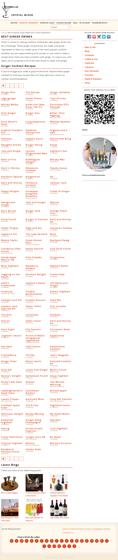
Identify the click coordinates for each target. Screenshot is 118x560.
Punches (89, 75)
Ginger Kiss (33, 113)
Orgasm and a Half (59, 131)
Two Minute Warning (57, 383)
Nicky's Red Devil (11, 382)
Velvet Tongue (9, 228)
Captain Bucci (34, 138)
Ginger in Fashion (37, 219)
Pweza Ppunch (34, 248)
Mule (53, 234)
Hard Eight (8, 329)
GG (51, 176)
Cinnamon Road (60, 329)
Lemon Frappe (10, 399)
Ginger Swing (34, 145)
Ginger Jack (33, 211)
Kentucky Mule (35, 399)
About (65, 529)
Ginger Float (9, 361)
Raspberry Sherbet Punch (10, 450)
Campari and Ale (11, 300)
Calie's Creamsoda (8, 284)
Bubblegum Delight (33, 160)
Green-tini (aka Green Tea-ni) (35, 105)
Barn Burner (8, 211)
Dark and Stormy (11, 182)
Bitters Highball (60, 291)
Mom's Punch (58, 369)
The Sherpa (33, 92)
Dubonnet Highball (7, 421)
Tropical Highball (12, 443)
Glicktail (55, 314)
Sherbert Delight (36, 274)
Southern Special (11, 176)
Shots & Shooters (93, 79)
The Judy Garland (36, 234)
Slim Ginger (8, 113)
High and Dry (34, 228)
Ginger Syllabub (60, 92)
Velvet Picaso (34, 98)
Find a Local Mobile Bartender (93, 175)
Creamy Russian (36, 300)
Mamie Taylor (9, 240)
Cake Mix (55, 300)
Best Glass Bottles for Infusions (34, 519)
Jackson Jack (58, 182)
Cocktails (89, 55)
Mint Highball (10, 266)
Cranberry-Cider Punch (11, 249)
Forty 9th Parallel (61, 399)
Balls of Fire (8, 159)
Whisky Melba (9, 104)
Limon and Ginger (37, 369)
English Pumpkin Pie (12, 131)
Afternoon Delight (12, 414)
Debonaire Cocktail (32, 169)
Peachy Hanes (58, 168)
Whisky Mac (57, 159)
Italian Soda (33, 449)
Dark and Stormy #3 (60, 322)
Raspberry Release (32, 267)
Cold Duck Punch (60, 248)
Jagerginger (8, 98)
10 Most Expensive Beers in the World (36, 494)
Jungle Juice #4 (35, 437)
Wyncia (54, 202)
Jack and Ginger (36, 202)
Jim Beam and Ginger (59, 284)
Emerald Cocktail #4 (60, 362)
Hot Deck (6, 346)
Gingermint (33, 176)
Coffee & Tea (91, 59)
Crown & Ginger (60, 191)
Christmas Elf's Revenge (59, 105)
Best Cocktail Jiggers (9, 493)
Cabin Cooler (33, 321)
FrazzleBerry (8, 355)
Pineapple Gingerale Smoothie (32, 193)
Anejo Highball (59, 376)
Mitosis (30, 443)
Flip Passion (33, 329)
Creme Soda (57, 274)
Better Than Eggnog (57, 114)
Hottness (6, 138)
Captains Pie (9, 234)
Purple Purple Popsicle (34, 429)
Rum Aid (6, 369)
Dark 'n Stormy (10, 168)
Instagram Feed (101, 529)
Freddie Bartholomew (34, 292)
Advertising (76, 529)
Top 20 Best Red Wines (59, 518)
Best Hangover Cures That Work (9, 519)
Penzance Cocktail (31, 184)
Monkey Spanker (60, 121)
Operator (55, 420)
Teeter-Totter (33, 306)
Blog (87, 51)
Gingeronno (57, 257)
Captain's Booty (35, 283)
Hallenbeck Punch (37, 376)
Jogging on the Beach (10, 275)
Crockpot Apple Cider (10, 406)
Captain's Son (58, 151)
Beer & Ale (90, 47)
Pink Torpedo (34, 257)
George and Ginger (8, 203)
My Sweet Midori (60, 414)
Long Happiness (35, 121)
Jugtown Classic (11, 335)
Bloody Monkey (35, 414)
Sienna (5, 321)
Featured (89, 63)
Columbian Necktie (32, 391)
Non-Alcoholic (92, 71)
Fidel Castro (33, 346)
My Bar (85, 130)
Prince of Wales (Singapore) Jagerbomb (35, 338)
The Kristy (32, 405)
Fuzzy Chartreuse (11, 437)
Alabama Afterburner (33, 131)
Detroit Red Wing (60, 138)
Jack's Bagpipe (59, 355)
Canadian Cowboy (61, 228)
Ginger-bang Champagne (33, 421)
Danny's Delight (11, 376)
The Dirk (6, 314)
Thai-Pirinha (58, 98)
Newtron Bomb (59, 266)
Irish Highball (58, 428)
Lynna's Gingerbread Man (36, 152)
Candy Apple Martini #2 (8, 258)
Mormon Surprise (60, 443)
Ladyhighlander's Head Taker (12, 391)
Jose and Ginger (11, 151)
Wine (87, 82)
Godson (30, 382)
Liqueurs (89, 67)
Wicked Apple (58, 390)
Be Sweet (55, 437)
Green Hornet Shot (34, 241)
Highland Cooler (60, 405)
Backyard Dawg (59, 240)
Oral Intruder (58, 306)
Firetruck (7, 291)
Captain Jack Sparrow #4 (9, 307)
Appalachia (57, 335)
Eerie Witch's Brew (9, 122)
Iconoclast (32, 314)
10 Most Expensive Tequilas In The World (59, 494)
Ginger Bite (8, 92)
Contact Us (67, 532)
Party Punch (8, 219)
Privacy (87, 529)
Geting (5, 428)
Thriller (30, 355)
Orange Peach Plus (58, 212)
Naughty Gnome (11, 145)
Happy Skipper (10, 191)
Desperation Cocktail (57, 347)
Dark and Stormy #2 (60, 220)
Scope (53, 145)
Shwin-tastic (33, 361)
